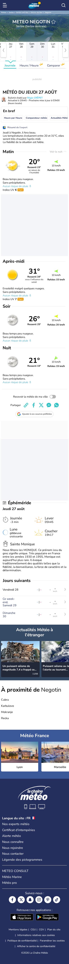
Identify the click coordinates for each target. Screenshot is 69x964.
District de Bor (36, 12)
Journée (10, 65)
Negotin (48, 12)
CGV (41, 929)
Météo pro (9, 883)
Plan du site (53, 929)
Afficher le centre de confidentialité (36, 946)
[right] (65, 50)
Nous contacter (13, 854)
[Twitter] (21, 899)
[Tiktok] (56, 899)
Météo (3, 12)
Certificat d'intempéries (18, 830)
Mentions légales (18, 929)
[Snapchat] (30, 899)
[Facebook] (12, 899)
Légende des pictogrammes (22, 860)
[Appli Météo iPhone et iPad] (21, 917)
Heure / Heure (29, 65)
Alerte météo (11, 836)
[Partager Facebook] (33, 405)
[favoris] (53, 21)
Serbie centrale (22, 12)
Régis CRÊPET (35, 97)
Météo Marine (12, 877)
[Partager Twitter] (41, 405)
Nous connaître (13, 842)
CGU (33, 929)
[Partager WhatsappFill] (56, 405)
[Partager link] (26, 405)
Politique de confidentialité (22, 940)
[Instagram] (38, 899)
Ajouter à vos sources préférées (37, 414)
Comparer (54, 65)
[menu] (5, 5)
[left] (3, 50)
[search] (63, 5)
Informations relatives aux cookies (36, 935)
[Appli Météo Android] (47, 917)
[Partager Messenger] (49, 405)
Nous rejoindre (12, 848)
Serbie (11, 12)
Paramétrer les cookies (52, 940)
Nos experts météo (15, 824)
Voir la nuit (56, 151)
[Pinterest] (47, 899)
